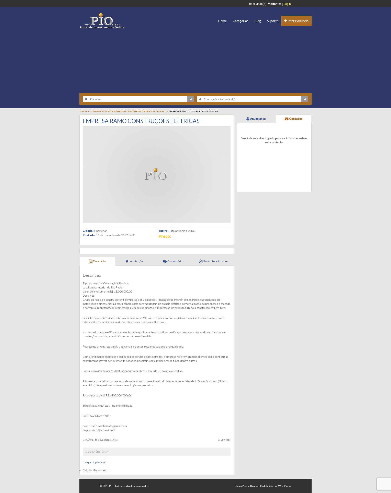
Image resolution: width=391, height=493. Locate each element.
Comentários (175, 261)
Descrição (99, 261)
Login (287, 4)
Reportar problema (95, 462)
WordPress (284, 486)
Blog (257, 21)
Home (222, 21)
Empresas (161, 111)
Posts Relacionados (215, 261)
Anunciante (257, 118)
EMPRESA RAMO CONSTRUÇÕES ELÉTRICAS (141, 120)
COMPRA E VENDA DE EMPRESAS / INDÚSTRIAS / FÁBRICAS (121, 111)
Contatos (295, 118)
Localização (135, 261)
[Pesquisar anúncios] (190, 99)
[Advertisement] (195, 59)
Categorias (240, 21)
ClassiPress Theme (246, 486)
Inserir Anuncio (298, 21)
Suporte (272, 21)
